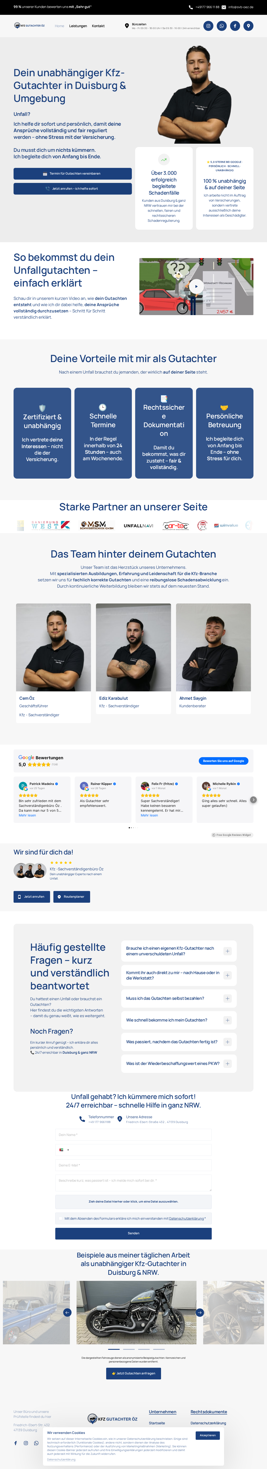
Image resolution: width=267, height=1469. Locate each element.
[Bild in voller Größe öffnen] (136, 1312)
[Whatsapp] (222, 26)
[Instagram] (208, 26)
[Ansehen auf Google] (23, 786)
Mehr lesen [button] (27, 815)
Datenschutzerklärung (186, 1218)
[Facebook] (235, 26)
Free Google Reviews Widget (234, 835)
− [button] (122, 853)
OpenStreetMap (221, 909)
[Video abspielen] (196, 286)
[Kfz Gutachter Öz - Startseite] (29, 26)
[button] (13, 799)
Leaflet (205, 909)
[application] (185, 877)
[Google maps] (248, 26)
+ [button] (122, 848)
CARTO (248, 909)
